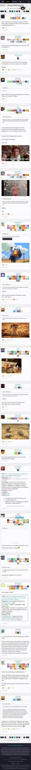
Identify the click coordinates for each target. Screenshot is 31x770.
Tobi (9, 477)
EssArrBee (18, 78)
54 (12, 11)
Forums (8, 1)
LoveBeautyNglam (18, 466)
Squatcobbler (18, 36)
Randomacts (18, 583)
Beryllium (13, 763)
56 (17, 11)
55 (14, 11)
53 (10, 11)
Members (14, 1)
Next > (27, 11)
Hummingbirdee (18, 222)
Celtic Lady (18, 415)
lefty (18, 107)
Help (18, 763)
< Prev (2, 11)
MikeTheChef (18, 450)
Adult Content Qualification (9, 619)
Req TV (10, 603)
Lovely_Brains (18, 629)
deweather (18, 384)
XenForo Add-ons (12, 761)
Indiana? (4, 90)
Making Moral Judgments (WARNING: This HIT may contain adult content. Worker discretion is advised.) (14, 597)
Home (3, 1)
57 (19, 11)
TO (3, 604)
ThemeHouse (24, 759)
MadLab (11, 601)
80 (24, 11)
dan (18, 348)
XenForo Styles (20, 761)
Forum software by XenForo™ (15, 757)
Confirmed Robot (18, 14)
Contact (5, 603)
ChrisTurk (18, 308)
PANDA (19, 475)
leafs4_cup (18, 273)
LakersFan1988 (18, 55)
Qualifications (6, 495)
